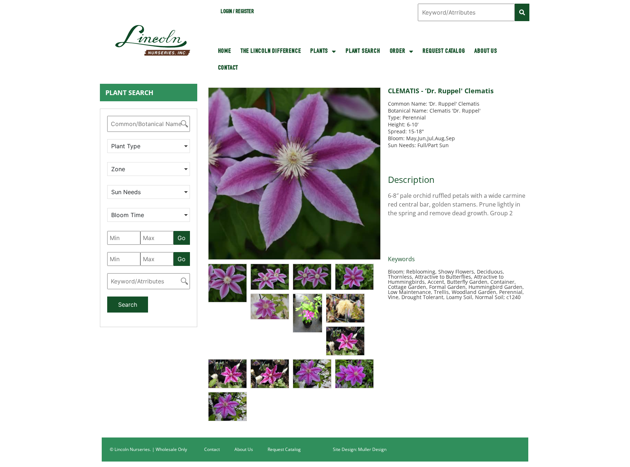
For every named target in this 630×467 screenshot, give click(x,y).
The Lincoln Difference (271, 51)
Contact (228, 68)
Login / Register (237, 12)
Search (127, 304)
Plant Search (363, 51)
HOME (224, 51)
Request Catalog (444, 51)
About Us (485, 51)
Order (397, 51)
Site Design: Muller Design (359, 449)
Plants (319, 51)
